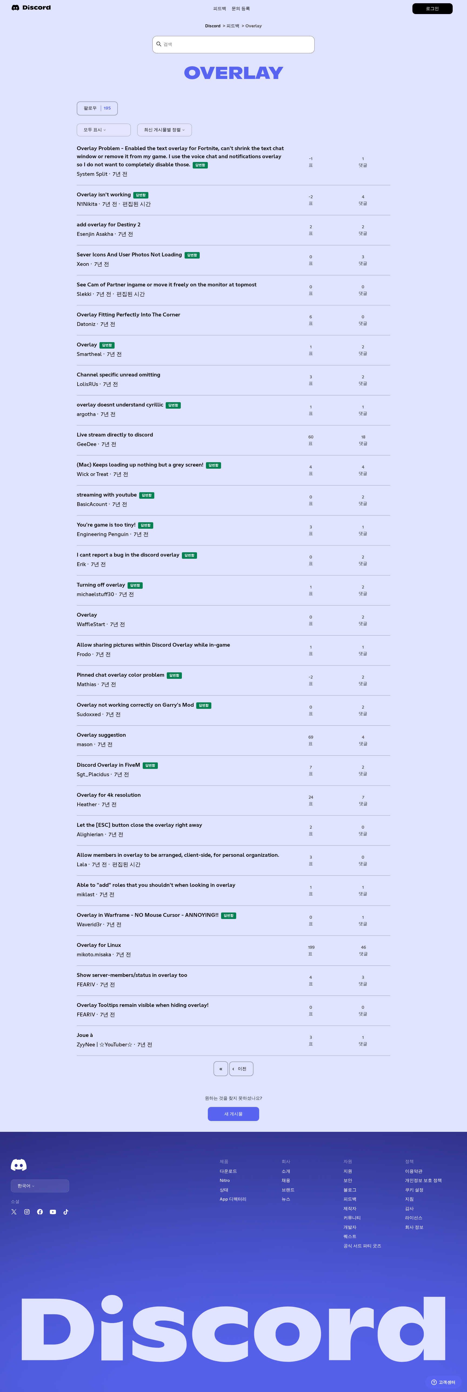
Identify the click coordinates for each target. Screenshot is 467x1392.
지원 (347, 1171)
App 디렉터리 (233, 1199)
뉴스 (286, 1199)
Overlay (87, 345)
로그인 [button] (432, 8)
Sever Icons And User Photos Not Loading (130, 254)
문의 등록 (241, 8)
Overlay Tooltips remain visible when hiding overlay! (143, 1005)
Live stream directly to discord (115, 435)
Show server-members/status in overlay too (132, 975)
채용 (286, 1180)
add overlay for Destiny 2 (109, 224)
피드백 (219, 8)
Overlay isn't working (104, 194)
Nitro (225, 1180)
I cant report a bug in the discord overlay (128, 555)
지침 (409, 1199)
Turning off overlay (101, 585)
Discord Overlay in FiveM (108, 765)
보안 (347, 1180)
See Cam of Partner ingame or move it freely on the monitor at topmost (166, 284)
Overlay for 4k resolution (109, 795)
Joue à (85, 1035)
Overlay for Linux (99, 945)
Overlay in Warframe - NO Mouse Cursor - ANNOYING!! (148, 915)
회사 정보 (414, 1227)
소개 (286, 1171)
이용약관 (413, 1171)
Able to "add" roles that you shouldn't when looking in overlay (156, 885)
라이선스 (413, 1218)
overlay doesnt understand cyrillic (120, 405)
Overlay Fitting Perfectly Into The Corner (128, 315)
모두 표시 (93, 130)
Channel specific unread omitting (118, 375)
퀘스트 (349, 1236)
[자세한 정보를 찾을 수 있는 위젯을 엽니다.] (443, 1382)
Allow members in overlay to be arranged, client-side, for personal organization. (178, 855)
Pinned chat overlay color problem (120, 675)
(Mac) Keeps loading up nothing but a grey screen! (140, 465)
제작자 (349, 1208)
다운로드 (228, 1171)
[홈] (31, 9)
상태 (224, 1190)
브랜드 (288, 1190)
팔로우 (90, 108)
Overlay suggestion (101, 735)
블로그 (349, 1190)
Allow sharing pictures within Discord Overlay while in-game (153, 645)
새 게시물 (233, 1114)
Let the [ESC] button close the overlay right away (139, 825)
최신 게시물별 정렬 (163, 130)
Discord (213, 26)
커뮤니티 (352, 1218)
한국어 (25, 1186)
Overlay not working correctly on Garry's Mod (135, 705)
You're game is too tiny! (106, 525)
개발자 (349, 1227)
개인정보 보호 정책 (423, 1180)
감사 (409, 1208)
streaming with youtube (107, 495)
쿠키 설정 (414, 1190)
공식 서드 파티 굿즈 (362, 1246)
